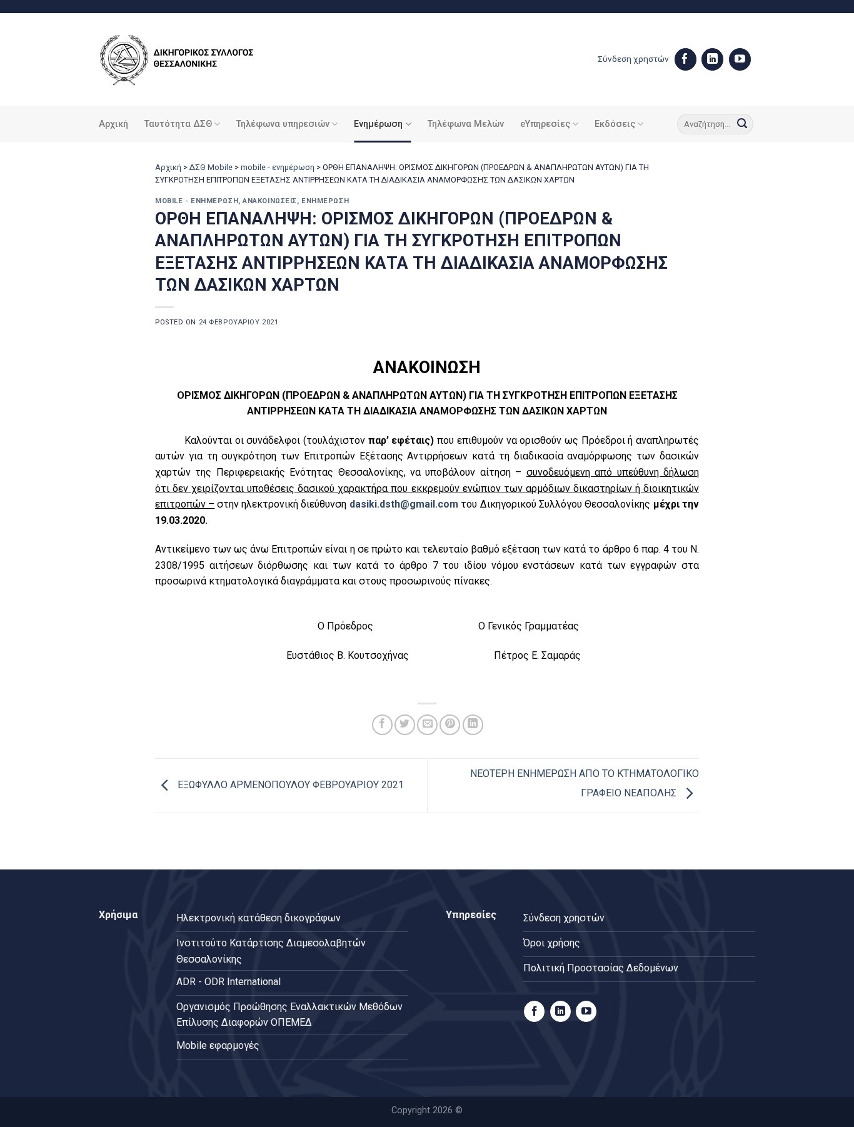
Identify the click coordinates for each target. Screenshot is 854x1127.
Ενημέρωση (378, 124)
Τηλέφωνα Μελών (466, 124)
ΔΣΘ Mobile (211, 167)
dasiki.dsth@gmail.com (403, 504)
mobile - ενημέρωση (277, 167)
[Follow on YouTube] (740, 59)
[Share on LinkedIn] (473, 724)
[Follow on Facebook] (685, 59)
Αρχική (113, 124)
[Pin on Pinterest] (450, 724)
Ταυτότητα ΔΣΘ (178, 124)
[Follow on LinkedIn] (712, 59)
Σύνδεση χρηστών (633, 59)
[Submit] (742, 124)
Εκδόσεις (615, 124)
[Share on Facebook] (382, 724)
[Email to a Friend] (427, 724)
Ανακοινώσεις (270, 201)
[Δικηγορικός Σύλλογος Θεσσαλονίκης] (192, 59)
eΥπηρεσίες (545, 124)
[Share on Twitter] (404, 724)
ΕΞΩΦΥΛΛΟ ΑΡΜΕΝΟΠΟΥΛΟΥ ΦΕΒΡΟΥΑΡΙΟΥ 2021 (289, 785)
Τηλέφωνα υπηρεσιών (282, 124)
